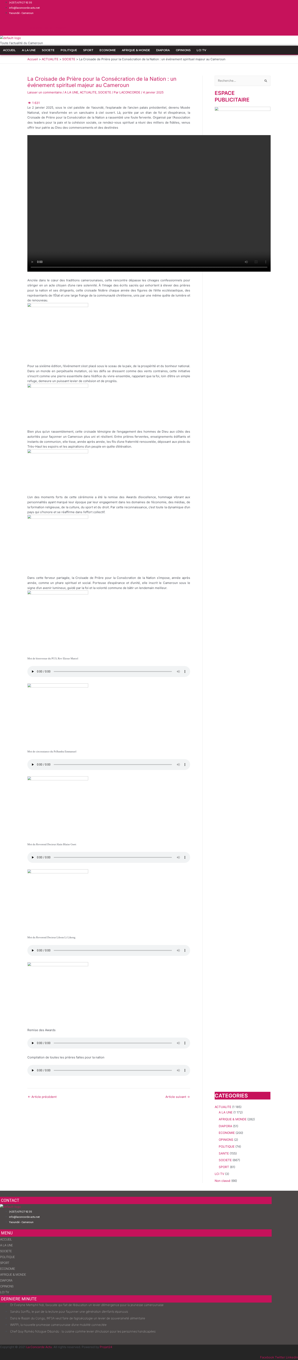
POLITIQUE (69, 50)
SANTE (224, 1153)
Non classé (222, 1181)
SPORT (88, 50)
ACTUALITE (88, 92)
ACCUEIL (9, 50)
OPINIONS (183, 50)
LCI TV (201, 50)
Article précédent (42, 1096)
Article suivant (177, 1096)
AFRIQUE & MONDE (136, 50)
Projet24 (106, 1347)
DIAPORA (163, 50)
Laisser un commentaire (44, 92)
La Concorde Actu (39, 1347)
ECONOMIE (108, 50)
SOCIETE (48, 50)
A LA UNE (29, 50)
